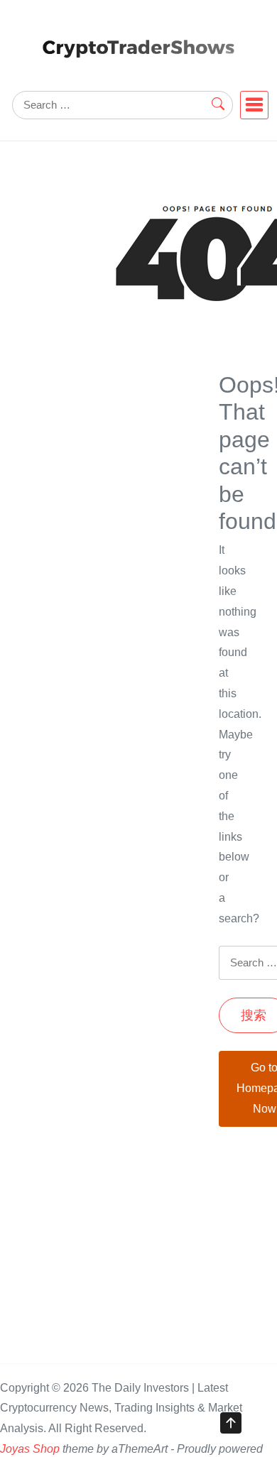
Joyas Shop (30, 1449)
